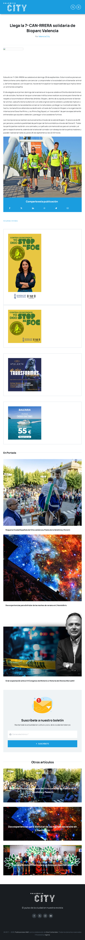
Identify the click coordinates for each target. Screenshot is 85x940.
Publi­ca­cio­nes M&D (22, 932)
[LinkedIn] (33, 208)
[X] (21, 208)
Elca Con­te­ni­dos (52, 932)
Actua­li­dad (7, 221)
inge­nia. (47, 935)
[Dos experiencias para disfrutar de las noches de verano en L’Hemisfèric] (42, 536)
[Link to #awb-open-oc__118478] (73, 7)
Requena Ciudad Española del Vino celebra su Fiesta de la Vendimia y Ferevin (38, 530)
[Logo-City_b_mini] (15, 3)
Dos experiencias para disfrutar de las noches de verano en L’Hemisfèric (36, 605)
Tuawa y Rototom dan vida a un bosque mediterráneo (42, 865)
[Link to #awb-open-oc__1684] (78, 7)
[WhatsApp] (44, 208)
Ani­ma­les (14, 221)
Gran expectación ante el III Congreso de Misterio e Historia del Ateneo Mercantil (40, 681)
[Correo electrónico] (68, 208)
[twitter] (40, 916)
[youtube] (51, 916)
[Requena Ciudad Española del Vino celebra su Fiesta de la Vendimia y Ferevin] (42, 460)
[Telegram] (56, 208)
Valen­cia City (44, 36)
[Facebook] (10, 208)
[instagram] (45, 916)
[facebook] (34, 916)
